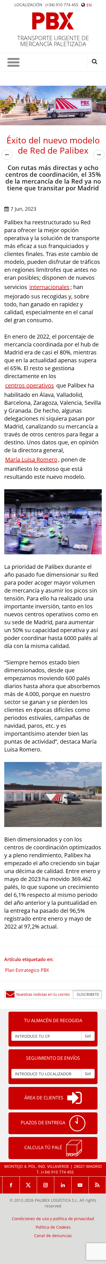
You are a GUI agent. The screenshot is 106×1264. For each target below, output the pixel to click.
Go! (88, 1036)
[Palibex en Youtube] (80, 1185)
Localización (28, 5)
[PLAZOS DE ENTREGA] (77, 1123)
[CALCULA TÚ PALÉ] (74, 1148)
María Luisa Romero (31, 459)
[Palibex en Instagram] (45, 1185)
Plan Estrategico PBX (27, 970)
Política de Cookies (53, 1227)
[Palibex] (53, 20)
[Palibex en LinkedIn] (63, 1185)
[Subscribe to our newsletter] (53, 994)
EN (89, 5)
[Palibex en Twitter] (28, 1185)
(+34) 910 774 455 (62, 5)
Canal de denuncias (53, 1236)
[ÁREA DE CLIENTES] (74, 1098)
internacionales (49, 287)
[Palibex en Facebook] (11, 1185)
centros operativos (29, 385)
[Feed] (97, 1185)
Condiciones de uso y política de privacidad (53, 1219)
